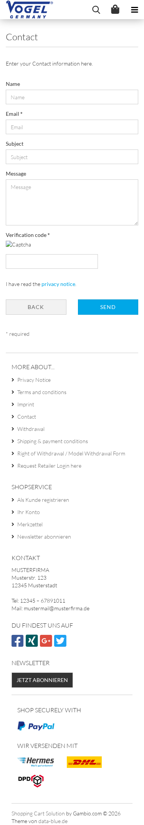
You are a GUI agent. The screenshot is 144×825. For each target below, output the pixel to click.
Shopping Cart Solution (38, 813)
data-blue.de (53, 821)
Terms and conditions (41, 392)
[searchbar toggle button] (96, 9)
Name (13, 84)
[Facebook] (19, 644)
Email (13, 113)
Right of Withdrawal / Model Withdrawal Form (71, 453)
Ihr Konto (28, 512)
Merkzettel (30, 524)
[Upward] (122, 813)
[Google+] (47, 644)
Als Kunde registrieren (43, 499)
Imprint (25, 404)
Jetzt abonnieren (42, 680)
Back (36, 307)
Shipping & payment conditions (52, 441)
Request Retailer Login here (49, 465)
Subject (14, 143)
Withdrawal (31, 429)
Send (108, 307)
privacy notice (58, 284)
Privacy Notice (34, 379)
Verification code (27, 235)
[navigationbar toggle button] (134, 9)
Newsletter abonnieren (44, 536)
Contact (26, 416)
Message (16, 173)
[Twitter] (61, 644)
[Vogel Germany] (27, 9)
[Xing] (33, 644)
